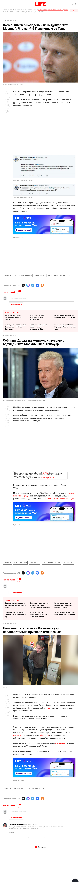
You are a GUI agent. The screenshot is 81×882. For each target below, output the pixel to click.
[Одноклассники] (42, 285)
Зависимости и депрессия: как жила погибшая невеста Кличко (15, 591)
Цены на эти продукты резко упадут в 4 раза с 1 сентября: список (63, 591)
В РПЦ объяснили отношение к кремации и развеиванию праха (39, 601)
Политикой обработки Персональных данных (53, 10)
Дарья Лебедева (19, 511)
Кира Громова (19, 237)
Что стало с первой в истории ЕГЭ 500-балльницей (37, 317)
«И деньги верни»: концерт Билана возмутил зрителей (64, 316)
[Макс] (28, 285)
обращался (44, 764)
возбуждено (60, 772)
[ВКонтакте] (37, 285)
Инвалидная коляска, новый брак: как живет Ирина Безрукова (15, 327)
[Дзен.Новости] (23, 285)
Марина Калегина (20, 809)
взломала (17, 764)
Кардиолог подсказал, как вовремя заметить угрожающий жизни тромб (40, 591)
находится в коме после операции (59, 485)
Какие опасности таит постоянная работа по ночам (13, 317)
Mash (49, 694)
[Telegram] (33, 285)
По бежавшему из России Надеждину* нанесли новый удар (65, 327)
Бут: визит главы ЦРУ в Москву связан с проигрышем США (38, 327)
